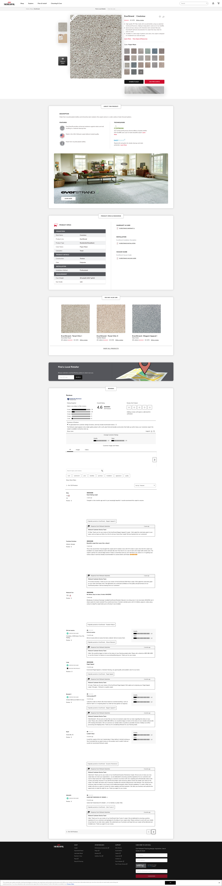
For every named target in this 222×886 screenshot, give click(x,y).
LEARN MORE (68, 198)
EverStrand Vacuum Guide (127, 258)
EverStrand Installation (127, 243)
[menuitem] (194, 3)
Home (27, 9)
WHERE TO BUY (134, 82)
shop (31, 9)
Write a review (140, 20)
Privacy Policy (70, 884)
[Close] (219, 883)
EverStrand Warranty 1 (127, 228)
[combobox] (194, 3)
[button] (119, 43)
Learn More (127, 39)
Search (78, 377)
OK (170, 882)
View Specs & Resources (140, 39)
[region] (111, 883)
